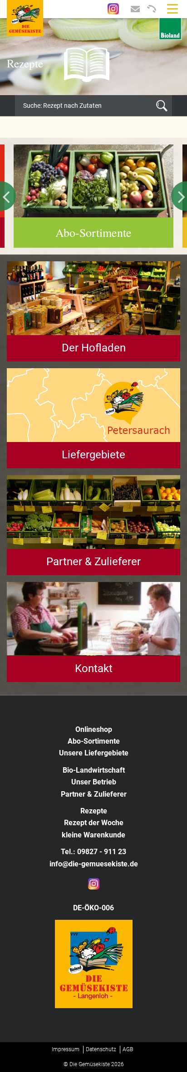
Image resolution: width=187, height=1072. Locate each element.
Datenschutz (101, 1049)
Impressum (65, 1049)
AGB (128, 1049)
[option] (93, 56)
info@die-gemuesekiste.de (93, 864)
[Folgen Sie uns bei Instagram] (113, 8)
